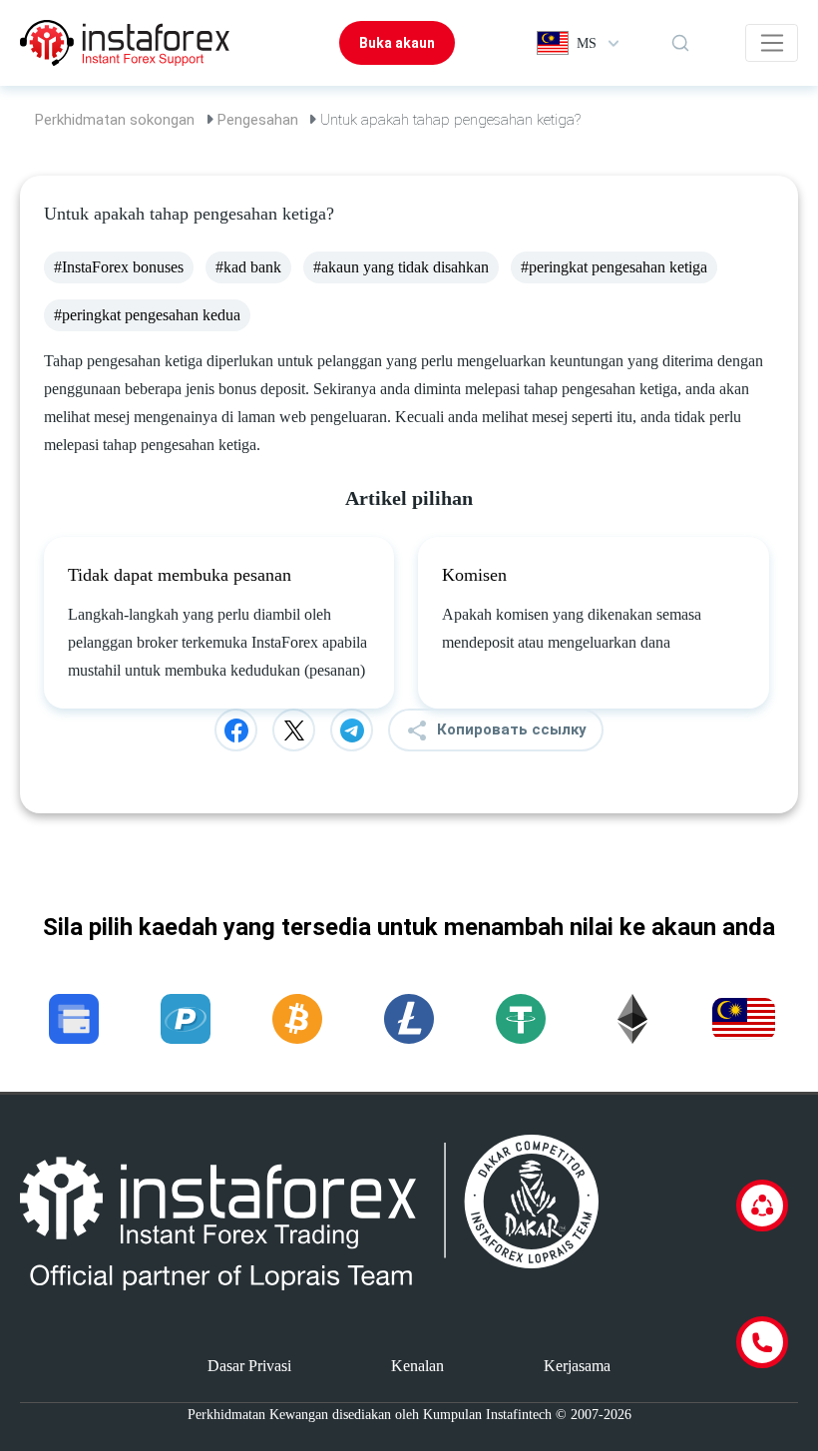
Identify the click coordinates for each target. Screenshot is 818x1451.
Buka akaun (397, 43)
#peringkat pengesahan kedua (147, 314)
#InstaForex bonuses (119, 266)
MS (587, 43)
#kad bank (248, 266)
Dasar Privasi (249, 1365)
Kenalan (417, 1365)
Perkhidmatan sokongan (115, 120)
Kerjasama (577, 1365)
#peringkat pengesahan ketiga (614, 266)
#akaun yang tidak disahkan (401, 266)
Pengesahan (257, 120)
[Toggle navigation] (771, 43)
